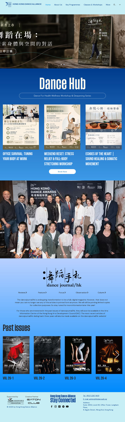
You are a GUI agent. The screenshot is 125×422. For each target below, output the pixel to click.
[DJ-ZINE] (61, 64)
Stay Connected (63, 400)
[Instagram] (55, 406)
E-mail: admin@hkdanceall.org (95, 399)
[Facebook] (51, 406)
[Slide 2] (63, 254)
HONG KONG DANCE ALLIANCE (27, 4)
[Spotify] (63, 406)
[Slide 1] (60, 254)
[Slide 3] (66, 254)
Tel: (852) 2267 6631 (91, 396)
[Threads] (59, 406)
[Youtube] (67, 406)
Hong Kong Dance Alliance (63, 396)
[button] (58, 5)
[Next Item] (117, 127)
